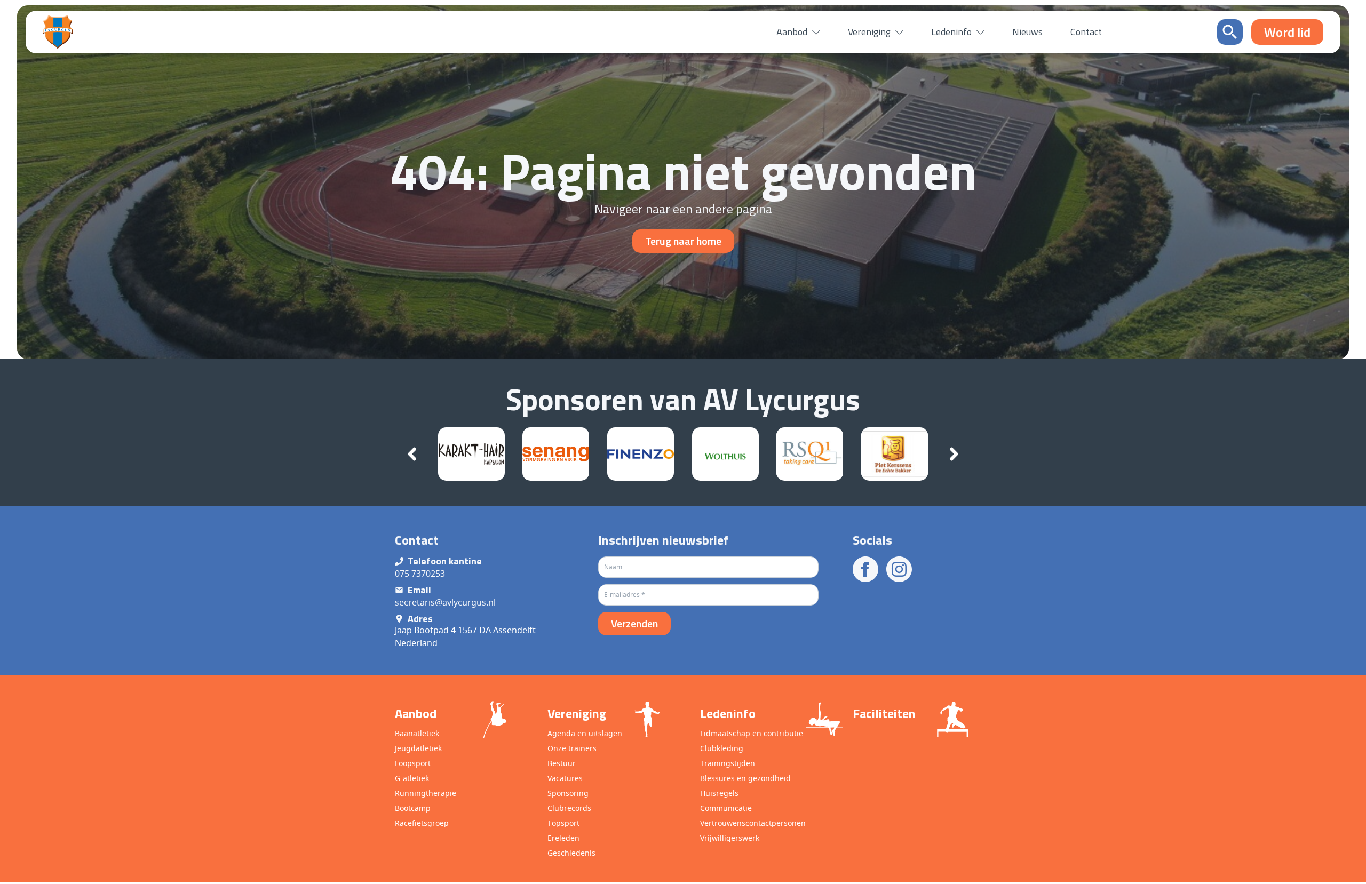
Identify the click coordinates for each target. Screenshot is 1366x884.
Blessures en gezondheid (745, 778)
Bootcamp (413, 808)
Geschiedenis (571, 853)
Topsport (563, 823)
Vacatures (565, 778)
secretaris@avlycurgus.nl (445, 602)
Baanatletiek (417, 733)
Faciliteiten (884, 713)
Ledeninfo (951, 32)
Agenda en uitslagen (584, 733)
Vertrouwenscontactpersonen (753, 823)
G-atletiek (412, 778)
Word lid (1305, 864)
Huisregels (719, 793)
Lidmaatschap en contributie (751, 733)
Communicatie (726, 808)
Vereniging (869, 32)
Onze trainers (572, 748)
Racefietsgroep (422, 823)
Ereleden (563, 838)
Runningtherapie (425, 793)
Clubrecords (569, 808)
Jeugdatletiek (418, 748)
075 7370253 (420, 573)
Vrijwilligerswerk (729, 838)
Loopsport (413, 763)
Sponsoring (568, 793)
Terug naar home (683, 241)
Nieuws (1027, 32)
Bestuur (561, 763)
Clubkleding (721, 748)
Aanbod (791, 32)
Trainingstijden (727, 763)
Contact (1086, 32)
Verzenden (634, 623)
